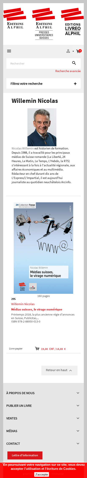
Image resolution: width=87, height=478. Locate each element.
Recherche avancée (68, 71)
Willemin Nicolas (23, 304)
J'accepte (41, 474)
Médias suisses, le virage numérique (36, 309)
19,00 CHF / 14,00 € (53, 349)
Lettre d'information (25, 455)
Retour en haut (59, 370)
